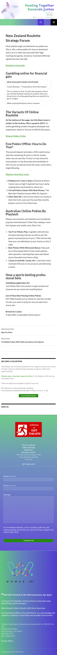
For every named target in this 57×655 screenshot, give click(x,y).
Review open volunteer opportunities (16, 376)
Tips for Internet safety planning (28, 446)
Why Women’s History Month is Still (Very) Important (23, 608)
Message (6, 494)
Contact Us (28, 541)
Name (9, 476)
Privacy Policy (7, 641)
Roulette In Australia (15, 65)
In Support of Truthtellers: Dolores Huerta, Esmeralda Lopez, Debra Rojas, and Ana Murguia (26, 602)
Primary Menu (54, 22)
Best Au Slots (7, 330)
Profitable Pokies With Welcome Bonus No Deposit (22, 340)
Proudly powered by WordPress (12, 652)
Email (9, 485)
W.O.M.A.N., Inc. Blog (42, 595)
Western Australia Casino (17, 174)
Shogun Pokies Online (16, 136)
